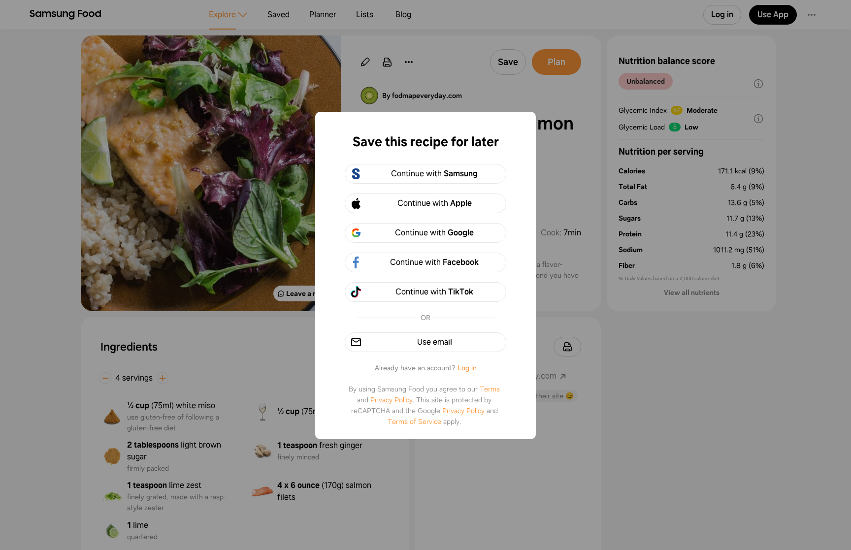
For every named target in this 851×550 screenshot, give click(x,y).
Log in (467, 367)
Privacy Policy (391, 399)
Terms (490, 389)
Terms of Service (414, 421)
